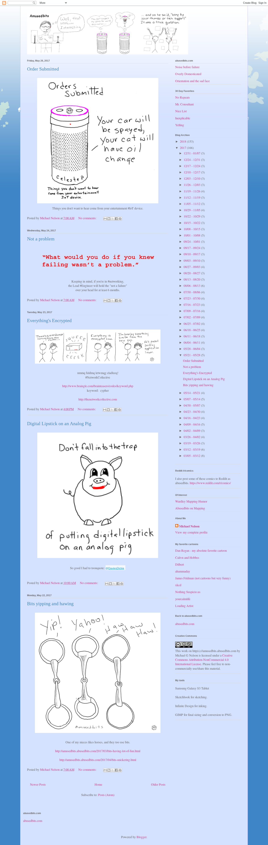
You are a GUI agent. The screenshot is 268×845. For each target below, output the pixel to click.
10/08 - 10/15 (192, 229)
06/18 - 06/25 (192, 330)
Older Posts (158, 784)
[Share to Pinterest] (120, 219)
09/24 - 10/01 (192, 241)
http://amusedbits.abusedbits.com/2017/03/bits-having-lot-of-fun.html (97, 751)
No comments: (87, 218)
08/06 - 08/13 (192, 285)
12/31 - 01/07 (192, 153)
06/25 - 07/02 (192, 324)
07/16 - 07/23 (192, 304)
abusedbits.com (184, 624)
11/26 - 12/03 (192, 185)
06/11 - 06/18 (192, 336)
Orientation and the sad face (192, 81)
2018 (183, 141)
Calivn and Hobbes (187, 557)
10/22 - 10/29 (192, 216)
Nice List (181, 111)
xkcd (178, 585)
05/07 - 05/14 (192, 399)
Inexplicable (182, 118)
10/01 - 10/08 (192, 235)
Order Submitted (43, 69)
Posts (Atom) (106, 795)
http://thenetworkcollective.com (97, 399)
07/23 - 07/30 (192, 298)
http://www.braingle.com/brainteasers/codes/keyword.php (97, 386)
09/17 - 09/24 (192, 248)
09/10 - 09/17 (192, 254)
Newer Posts (38, 784)
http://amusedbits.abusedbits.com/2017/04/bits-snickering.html (97, 760)
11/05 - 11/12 (192, 204)
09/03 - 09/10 (192, 260)
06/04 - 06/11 (192, 342)
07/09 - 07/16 (192, 311)
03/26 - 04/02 (192, 437)
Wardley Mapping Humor (191, 501)
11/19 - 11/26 (192, 191)
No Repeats (182, 97)
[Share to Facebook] (116, 219)
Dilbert (179, 564)
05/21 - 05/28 (192, 355)
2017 (183, 148)
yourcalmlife (182, 599)
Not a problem (41, 238)
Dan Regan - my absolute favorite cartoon (201, 550)
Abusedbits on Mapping (190, 508)
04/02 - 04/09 (192, 430)
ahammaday (182, 571)
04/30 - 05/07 (192, 405)
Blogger (141, 837)
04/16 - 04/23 (192, 418)
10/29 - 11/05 (192, 210)
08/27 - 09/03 (192, 267)
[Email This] (105, 219)
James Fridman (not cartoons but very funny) (203, 578)
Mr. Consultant (184, 104)
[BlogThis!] (109, 219)
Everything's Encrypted (49, 320)
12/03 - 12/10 (192, 178)
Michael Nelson (189, 526)
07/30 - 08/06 (192, 292)
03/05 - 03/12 (192, 456)
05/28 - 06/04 (192, 349)
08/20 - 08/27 (192, 273)
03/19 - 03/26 (192, 443)
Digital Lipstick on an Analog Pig (59, 423)
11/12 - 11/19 (192, 197)
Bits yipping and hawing (50, 603)
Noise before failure (187, 67)
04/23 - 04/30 (192, 411)
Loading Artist (184, 606)
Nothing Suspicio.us (187, 592)
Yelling (179, 125)
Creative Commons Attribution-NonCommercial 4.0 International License (203, 659)
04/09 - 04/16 (192, 424)
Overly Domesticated (188, 74)
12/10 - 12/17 (192, 172)
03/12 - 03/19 (192, 449)
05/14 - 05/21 (192, 393)
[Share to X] (113, 219)
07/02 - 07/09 (192, 317)
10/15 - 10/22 (192, 223)
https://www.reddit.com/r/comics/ (210, 483)
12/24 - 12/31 (192, 160)
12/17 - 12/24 (192, 166)
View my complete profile (191, 532)
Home (98, 784)
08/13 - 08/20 (192, 279)
